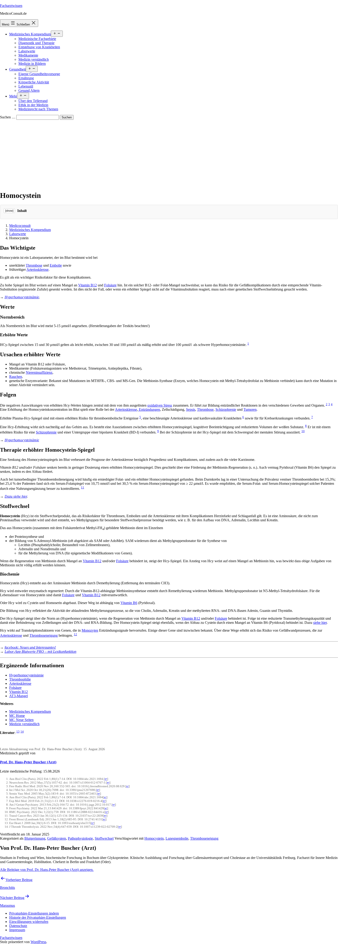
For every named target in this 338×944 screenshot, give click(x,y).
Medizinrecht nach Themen (38, 109)
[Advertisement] (169, 154)
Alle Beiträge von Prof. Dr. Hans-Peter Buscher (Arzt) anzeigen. (47, 870)
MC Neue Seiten (21, 720)
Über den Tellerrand (33, 101)
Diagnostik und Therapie (36, 43)
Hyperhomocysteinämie (22, 297)
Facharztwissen (11, 6)
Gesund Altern (29, 90)
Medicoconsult (20, 226)
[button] (34, 913)
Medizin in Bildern (32, 64)
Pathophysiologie (80, 838)
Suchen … (7, 117)
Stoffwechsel (104, 838)
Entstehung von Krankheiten (39, 47)
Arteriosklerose (37, 269)
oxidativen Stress (159, 405)
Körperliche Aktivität (33, 82)
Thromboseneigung (43, 635)
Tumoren (250, 409)
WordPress (38, 942)
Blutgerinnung (34, 838)
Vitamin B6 (128, 603)
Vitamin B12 (87, 285)
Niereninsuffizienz (39, 372)
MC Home (17, 716)
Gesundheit (17, 69)
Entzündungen (149, 409)
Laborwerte (26, 51)
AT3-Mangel (18, 696)
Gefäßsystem (56, 838)
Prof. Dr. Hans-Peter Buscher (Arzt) (28, 762)
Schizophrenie (225, 409)
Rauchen (15, 377)
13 (18, 731)
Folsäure (110, 285)
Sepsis (190, 409)
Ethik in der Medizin (33, 105)
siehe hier (320, 623)
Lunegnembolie (177, 838)
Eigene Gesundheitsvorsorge (39, 74)
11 (82, 487)
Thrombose (34, 265)
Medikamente (28, 55)
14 (22, 731)
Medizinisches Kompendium (30, 34)
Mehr (13, 96)
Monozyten (90, 630)
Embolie (56, 265)
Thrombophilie (20, 679)
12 (75, 634)
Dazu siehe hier (16, 496)
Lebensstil (25, 86)
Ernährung (26, 78)
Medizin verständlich (33, 59)
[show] (9, 210)
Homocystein (154, 838)
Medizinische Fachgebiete (37, 39)
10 (303, 431)
